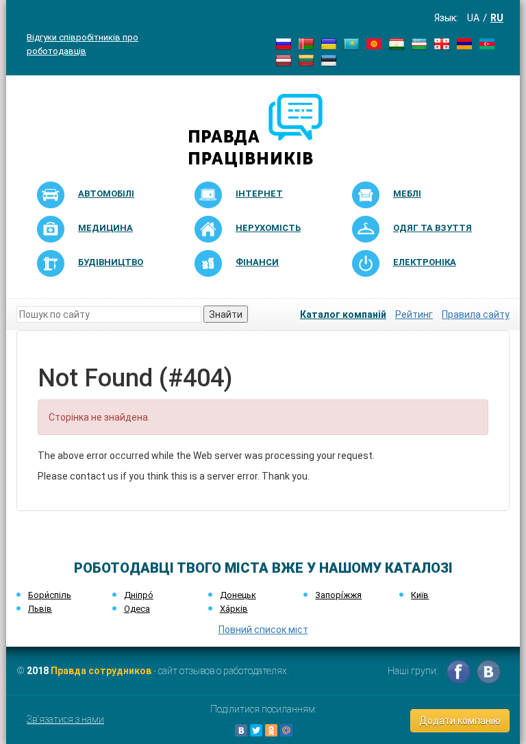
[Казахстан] (351, 43)
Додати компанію (460, 720)
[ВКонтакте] (241, 730)
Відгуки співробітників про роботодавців (82, 43)
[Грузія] (441, 43)
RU (496, 17)
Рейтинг (414, 314)
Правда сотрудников (101, 670)
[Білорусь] (306, 43)
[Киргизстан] (374, 43)
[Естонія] (328, 59)
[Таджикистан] (396, 43)
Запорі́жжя (338, 595)
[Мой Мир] (286, 730)
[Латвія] (283, 59)
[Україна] (328, 43)
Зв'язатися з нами (65, 719)
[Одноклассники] (271, 730)
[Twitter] (256, 730)
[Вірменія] (464, 43)
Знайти (225, 314)
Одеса (137, 609)
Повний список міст (263, 629)
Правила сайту (476, 314)
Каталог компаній (343, 314)
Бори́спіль (49, 595)
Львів (40, 609)
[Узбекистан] (419, 43)
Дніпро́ (138, 595)
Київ (420, 595)
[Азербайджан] (487, 43)
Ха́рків (234, 609)
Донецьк (238, 595)
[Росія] (283, 43)
